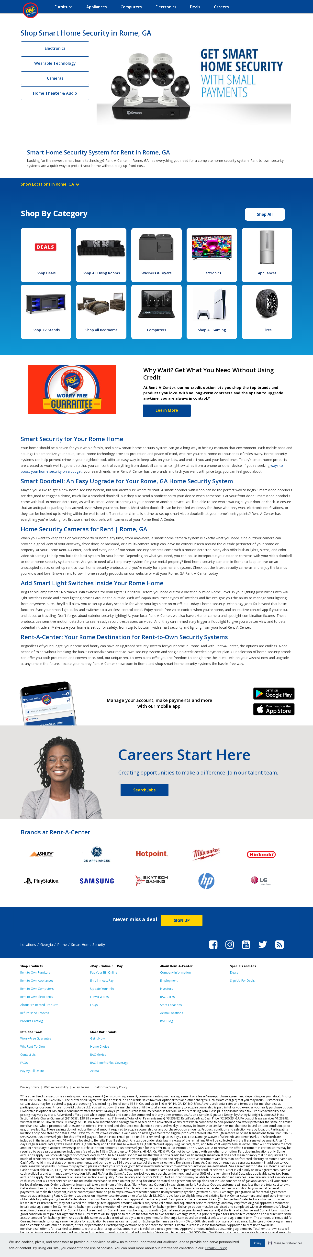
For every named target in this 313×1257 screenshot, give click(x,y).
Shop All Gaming (212, 330)
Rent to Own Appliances (36, 980)
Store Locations (171, 1005)
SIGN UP (182, 920)
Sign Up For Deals (242, 980)
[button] (285, 1243)
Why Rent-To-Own (32, 1046)
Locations (28, 944)
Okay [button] (257, 1243)
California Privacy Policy (110, 1087)
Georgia (46, 944)
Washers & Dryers (156, 273)
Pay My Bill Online (32, 1071)
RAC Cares (167, 997)
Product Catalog (31, 1021)
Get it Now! (97, 1038)
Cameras (55, 78)
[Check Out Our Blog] (279, 949)
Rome (62, 944)
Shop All (265, 214)
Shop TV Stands (46, 330)
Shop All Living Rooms (101, 273)
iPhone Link (274, 711)
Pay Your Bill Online (103, 972)
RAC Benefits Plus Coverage (109, 1063)
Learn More (167, 410)
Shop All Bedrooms (101, 330)
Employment (169, 980)
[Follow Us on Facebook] (213, 949)
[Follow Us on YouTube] (246, 949)
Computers (156, 330)
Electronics (55, 48)
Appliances (267, 273)
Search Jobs (144, 790)
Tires (267, 330)
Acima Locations (171, 1013)
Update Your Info (102, 989)
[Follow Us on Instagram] (229, 949)
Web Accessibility (56, 1087)
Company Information (175, 972)
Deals (234, 972)
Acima (94, 1071)
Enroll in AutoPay (101, 980)
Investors (166, 989)
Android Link (274, 695)
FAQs (94, 1005)
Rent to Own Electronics (36, 997)
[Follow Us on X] (263, 949)
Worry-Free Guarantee (35, 1038)
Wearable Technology (55, 63)
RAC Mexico (98, 1055)
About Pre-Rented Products (39, 1005)
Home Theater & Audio (55, 93)
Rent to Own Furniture (35, 972)
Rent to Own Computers (37, 989)
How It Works (99, 997)
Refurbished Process (34, 1013)
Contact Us (27, 1055)
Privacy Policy (216, 1247)
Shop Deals (46, 273)
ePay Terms (81, 1087)
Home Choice (99, 1046)
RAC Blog (166, 1021)
